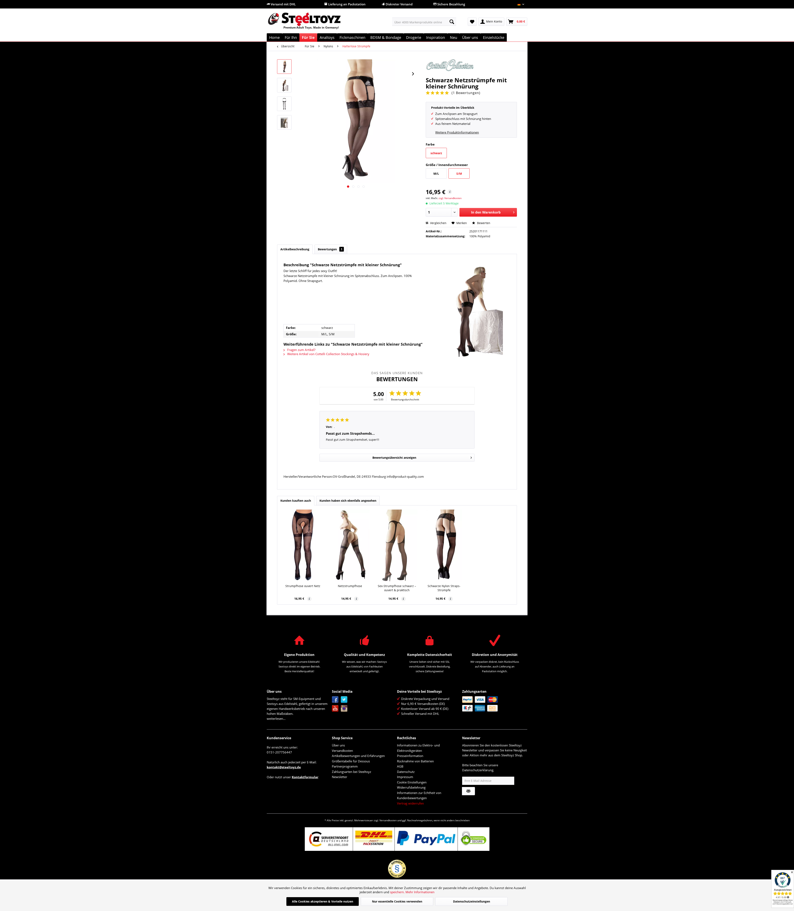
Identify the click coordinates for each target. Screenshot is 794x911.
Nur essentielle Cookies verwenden (397, 901)
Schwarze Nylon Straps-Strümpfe (444, 588)
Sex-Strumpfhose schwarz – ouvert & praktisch (397, 588)
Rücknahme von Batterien (415, 761)
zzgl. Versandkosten (450, 198)
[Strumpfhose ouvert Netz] (302, 546)
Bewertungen (330, 249)
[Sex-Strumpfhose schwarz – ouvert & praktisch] (397, 546)
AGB (400, 766)
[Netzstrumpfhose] (350, 546)
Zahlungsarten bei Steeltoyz (351, 772)
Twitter (344, 699)
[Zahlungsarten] (493, 704)
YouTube (335, 708)
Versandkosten (342, 751)
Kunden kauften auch (295, 501)
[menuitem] (424, 22)
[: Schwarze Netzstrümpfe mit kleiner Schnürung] (284, 66)
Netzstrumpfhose (350, 586)
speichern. (397, 892)
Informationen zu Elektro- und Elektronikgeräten (418, 748)
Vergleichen (437, 223)
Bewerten (483, 223)
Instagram (344, 708)
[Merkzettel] (472, 22)
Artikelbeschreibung (294, 249)
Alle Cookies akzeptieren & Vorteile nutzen (322, 901)
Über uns (338, 745)
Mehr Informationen (419, 892)
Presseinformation (410, 756)
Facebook (335, 699)
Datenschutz (406, 772)
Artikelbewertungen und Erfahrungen (358, 756)
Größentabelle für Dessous (351, 761)
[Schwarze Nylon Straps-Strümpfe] (444, 546)
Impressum (405, 777)
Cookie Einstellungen (412, 782)
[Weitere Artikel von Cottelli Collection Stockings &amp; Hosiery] (471, 66)
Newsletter (339, 777)
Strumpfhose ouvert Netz (302, 586)
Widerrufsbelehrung (411, 787)
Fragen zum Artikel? (300, 350)
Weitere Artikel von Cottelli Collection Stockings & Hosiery (327, 354)
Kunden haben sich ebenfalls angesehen (347, 501)
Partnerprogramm (345, 766)
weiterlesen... (276, 718)
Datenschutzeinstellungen (471, 901)
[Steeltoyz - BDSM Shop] (311, 22)
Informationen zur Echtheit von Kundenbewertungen (419, 795)
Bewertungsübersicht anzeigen (394, 458)
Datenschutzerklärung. (478, 770)
